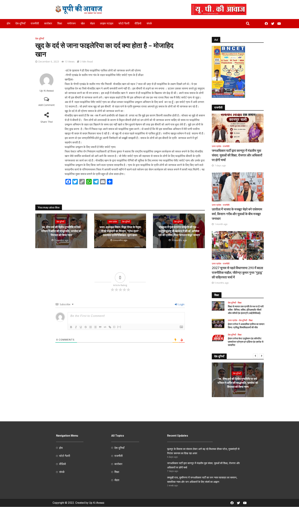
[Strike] (85, 327)
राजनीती (35, 23)
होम (8, 23)
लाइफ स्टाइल (106, 23)
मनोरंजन (71, 23)
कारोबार (48, 23)
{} (114, 326)
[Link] (109, 327)
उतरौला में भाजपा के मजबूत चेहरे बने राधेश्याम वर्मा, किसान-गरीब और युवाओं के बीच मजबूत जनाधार (237, 213)
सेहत (92, 23)
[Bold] (71, 327)
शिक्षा (59, 23)
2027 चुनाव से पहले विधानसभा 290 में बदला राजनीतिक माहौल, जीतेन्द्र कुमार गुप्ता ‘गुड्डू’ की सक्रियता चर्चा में (237, 272)
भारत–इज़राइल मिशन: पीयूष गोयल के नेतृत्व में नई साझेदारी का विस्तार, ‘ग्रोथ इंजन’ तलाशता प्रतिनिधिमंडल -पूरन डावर (120, 231)
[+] (119, 326)
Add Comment (46, 105)
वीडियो (138, 23)
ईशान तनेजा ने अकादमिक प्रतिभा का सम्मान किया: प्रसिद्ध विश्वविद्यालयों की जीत (246, 326)
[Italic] (76, 327)
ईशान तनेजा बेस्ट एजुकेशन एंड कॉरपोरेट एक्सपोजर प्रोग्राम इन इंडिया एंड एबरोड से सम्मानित (245, 341)
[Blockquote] (100, 327)
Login (181, 304)
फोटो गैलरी (124, 23)
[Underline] (80, 327)
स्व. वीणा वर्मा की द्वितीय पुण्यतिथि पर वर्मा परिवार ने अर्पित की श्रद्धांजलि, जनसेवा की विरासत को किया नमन (61, 231)
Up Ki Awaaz (46, 90)
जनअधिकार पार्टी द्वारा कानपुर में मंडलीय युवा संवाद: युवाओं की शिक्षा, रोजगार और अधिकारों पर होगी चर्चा (237, 155)
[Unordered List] (95, 327)
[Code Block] (105, 327)
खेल (83, 23)
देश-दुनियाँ (20, 23)
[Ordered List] (90, 327)
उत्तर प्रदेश (113, 221)
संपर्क (149, 23)
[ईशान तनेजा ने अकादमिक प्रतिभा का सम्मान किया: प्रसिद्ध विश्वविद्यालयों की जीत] (218, 323)
